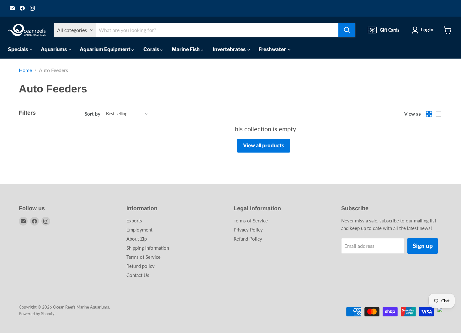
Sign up (422, 245)
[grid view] (429, 114)
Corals (151, 49)
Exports (134, 220)
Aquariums (54, 49)
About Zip (136, 239)
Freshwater (272, 49)
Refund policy (140, 266)
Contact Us (137, 275)
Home (25, 70)
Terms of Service (143, 257)
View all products (263, 145)
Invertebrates (229, 49)
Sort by (92, 114)
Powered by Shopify (37, 313)
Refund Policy (248, 239)
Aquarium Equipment (105, 49)
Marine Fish (186, 49)
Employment (139, 229)
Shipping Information (147, 248)
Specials (18, 49)
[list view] (437, 114)
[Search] (346, 30)
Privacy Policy (248, 229)
